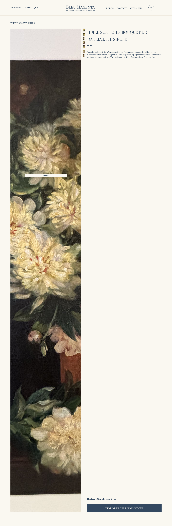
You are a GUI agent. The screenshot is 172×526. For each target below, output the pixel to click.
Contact (122, 8)
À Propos (15, 7)
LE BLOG (109, 8)
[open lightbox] (45, 271)
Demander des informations (124, 508)
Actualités (136, 8)
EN (151, 7)
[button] (31, 8)
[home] (80, 7)
